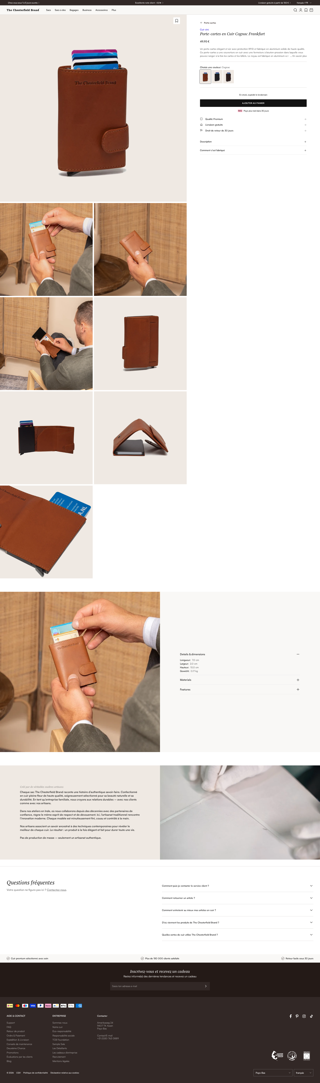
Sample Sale (58, 1044)
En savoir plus (299, 55)
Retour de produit (16, 1031)
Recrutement (59, 1056)
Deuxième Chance (16, 1048)
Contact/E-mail (104, 1035)
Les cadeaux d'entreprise (64, 1052)
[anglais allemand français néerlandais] (303, 1072)
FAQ (9, 1027)
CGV (18, 1072)
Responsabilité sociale (63, 1035)
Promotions (12, 1052)
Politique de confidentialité (35, 1072)
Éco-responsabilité (61, 1031)
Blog (9, 1061)
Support (11, 1022)
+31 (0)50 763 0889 (108, 1038)
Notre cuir (57, 1027)
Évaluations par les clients (19, 1056)
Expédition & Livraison (18, 1039)
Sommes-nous (59, 1022)
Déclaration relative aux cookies (64, 1072)
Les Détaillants (59, 1048)
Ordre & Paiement (16, 1035)
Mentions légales (60, 1061)
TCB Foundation (60, 1039)
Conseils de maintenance (19, 1044)
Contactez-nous (56, 889)
